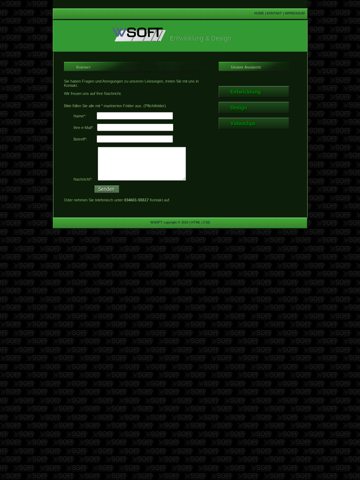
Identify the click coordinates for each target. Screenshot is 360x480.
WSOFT (156, 222)
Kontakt (274, 13)
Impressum (295, 13)
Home (259, 13)
